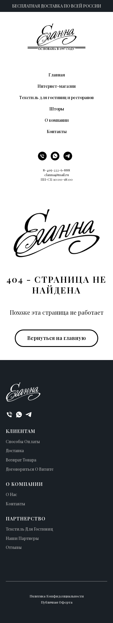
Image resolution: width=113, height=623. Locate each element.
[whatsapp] (55, 158)
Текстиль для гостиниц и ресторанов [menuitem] (56, 97)
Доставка (15, 450)
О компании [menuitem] (57, 120)
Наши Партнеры (22, 538)
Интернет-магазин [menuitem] (56, 86)
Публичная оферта (56, 602)
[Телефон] (42, 158)
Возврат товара (21, 460)
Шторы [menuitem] (56, 109)
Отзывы (14, 547)
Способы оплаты (23, 441)
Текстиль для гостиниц (29, 529)
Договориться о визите (30, 469)
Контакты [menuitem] (57, 131)
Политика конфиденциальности (57, 596)
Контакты (15, 503)
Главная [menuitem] (56, 75)
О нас (11, 494)
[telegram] (67, 158)
